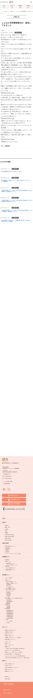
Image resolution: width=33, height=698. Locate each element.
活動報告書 (7, 548)
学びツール (4, 627)
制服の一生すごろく (9, 635)
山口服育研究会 (9, 618)
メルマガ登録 (6, 481)
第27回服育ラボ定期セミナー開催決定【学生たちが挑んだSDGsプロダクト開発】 (16, 221)
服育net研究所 (5, 543)
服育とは (4, 522)
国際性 (6, 532)
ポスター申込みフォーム (11, 564)
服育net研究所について (10, 546)
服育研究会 (7, 608)
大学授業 (8, 595)
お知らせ (6, 11)
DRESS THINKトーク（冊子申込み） (13, 654)
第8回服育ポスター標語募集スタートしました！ (13, 411)
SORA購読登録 (7, 483)
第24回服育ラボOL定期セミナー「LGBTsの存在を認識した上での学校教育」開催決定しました (16, 268)
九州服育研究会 (9, 616)
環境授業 (8, 592)
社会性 (6, 529)
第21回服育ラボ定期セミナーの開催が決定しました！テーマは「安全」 (16, 344)
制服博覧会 (8, 584)
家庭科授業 (8, 594)
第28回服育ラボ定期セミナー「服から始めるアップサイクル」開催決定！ (16, 181)
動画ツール (7, 643)
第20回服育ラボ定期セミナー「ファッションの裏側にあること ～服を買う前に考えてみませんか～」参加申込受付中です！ (16, 392)
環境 (6, 530)
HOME (3, 518)
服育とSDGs (8, 538)
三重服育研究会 (9, 615)
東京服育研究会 (9, 613)
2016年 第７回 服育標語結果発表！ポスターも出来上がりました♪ (16, 429)
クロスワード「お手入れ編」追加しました (12, 295)
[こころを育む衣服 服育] (1, 11)
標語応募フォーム (10, 563)
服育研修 (8, 607)
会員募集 (7, 551)
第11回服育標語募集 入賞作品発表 (9, 287)
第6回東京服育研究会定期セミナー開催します (12, 373)
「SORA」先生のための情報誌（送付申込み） (15, 648)
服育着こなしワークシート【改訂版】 (13, 637)
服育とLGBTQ (8, 540)
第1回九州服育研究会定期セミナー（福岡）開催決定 (14, 304)
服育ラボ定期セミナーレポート (12, 667)
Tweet (2, 30)
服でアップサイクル (9, 644)
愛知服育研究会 (9, 612)
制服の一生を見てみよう (10, 630)
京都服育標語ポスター (10, 569)
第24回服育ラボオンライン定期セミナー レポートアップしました (16, 240)
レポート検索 (8, 578)
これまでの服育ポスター (10, 567)
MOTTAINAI (7, 678)
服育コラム (7, 676)
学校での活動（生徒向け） (11, 589)
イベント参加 (9, 621)
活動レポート (13, 11)
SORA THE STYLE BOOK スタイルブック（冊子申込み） (17, 657)
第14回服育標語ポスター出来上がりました (12, 171)
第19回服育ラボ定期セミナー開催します (11, 439)
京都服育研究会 (9, 610)
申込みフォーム (8, 665)
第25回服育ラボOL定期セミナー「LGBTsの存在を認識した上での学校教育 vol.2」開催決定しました (16, 258)
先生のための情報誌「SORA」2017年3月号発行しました (15, 420)
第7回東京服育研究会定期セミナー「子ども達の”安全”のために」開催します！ (16, 324)
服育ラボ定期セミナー (11, 581)
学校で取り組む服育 (9, 534)
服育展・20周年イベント (11, 583)
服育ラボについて (9, 669)
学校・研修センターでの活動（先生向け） (14, 598)
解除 (11, 481)
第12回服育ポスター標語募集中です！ (10, 278)
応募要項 (7, 559)
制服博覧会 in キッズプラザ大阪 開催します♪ (13, 249)
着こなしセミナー (10, 591)
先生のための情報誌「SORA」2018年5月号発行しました (15, 353)
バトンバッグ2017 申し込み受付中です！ (12, 402)
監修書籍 (7, 549)
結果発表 (7, 566)
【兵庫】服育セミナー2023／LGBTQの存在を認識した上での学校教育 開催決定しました (16, 201)
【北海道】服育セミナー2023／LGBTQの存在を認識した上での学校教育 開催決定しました (16, 211)
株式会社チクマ (7, 474)
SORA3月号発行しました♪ (7, 230)
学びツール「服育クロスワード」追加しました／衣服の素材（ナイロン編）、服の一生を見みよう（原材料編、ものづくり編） (16, 363)
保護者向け (7, 604)
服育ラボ (4, 660)
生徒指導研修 (9, 601)
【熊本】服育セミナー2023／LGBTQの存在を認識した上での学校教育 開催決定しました (16, 191)
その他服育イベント (10, 588)
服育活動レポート (6, 574)
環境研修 (8, 603)
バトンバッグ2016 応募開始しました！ (11, 447)
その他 (7, 597)
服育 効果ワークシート (10, 639)
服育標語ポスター (6, 556)
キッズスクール (9, 586)
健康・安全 (7, 527)
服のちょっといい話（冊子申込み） (13, 650)
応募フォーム (8, 561)
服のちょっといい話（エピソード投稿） (14, 652)
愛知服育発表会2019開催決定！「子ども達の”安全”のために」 (15, 314)
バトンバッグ (8, 641)
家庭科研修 (8, 600)
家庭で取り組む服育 (9, 536)
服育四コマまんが (9, 632)
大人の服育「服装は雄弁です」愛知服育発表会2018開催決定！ (16, 334)
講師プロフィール (9, 671)
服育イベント (8, 580)
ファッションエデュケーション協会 (13, 553)
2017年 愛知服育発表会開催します (10, 382)
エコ (8, 146)
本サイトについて (6, 690)
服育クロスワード (9, 633)
